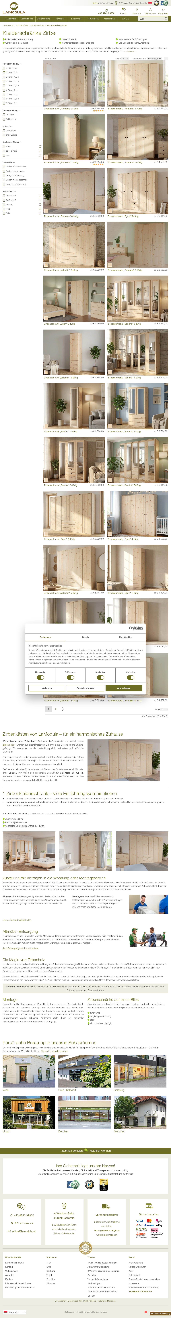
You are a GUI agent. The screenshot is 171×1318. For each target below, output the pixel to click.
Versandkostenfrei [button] (107, 1214)
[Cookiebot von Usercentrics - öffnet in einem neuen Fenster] (131, 628)
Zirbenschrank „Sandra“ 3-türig (60, 485)
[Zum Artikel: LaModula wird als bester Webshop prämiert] (85, 1248)
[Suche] (165, 19)
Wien (48, 1262)
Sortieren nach (139, 58)
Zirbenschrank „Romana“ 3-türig (125, 270)
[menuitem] (11, 19)
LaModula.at (8, 25)
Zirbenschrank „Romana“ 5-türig (125, 108)
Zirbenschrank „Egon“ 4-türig (123, 539)
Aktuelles (9, 1275)
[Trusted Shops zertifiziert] (156, 3)
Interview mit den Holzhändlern (102, 1291)
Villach (49, 1275)
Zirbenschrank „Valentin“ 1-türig (61, 377)
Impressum (134, 1283)
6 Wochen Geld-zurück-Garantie (103, 1271)
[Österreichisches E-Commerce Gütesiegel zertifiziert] (164, 3)
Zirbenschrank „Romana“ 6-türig (61, 216)
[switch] (70, 678)
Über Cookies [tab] (125, 637)
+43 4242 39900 (24, 1215)
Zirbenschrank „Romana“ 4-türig (125, 162)
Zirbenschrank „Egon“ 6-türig (59, 539)
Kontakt (9, 1267)
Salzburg (50, 1271)
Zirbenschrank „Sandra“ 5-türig (124, 485)
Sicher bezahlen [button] (149, 1214)
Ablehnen (47, 688)
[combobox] (153, 18)
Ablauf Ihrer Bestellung (98, 1267)
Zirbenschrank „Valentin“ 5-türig (61, 592)
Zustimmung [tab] (45, 637)
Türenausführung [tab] (10, 110)
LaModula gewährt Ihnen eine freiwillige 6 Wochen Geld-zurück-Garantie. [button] (64, 1229)
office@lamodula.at (24, 1231)
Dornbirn (50, 1279)
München (51, 1283)
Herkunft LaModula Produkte (101, 1287)
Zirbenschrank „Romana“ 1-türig (61, 162)
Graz (48, 1267)
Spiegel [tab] (6, 126)
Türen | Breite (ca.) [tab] (11, 64)
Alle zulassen (123, 688)
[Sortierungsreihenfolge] (166, 58)
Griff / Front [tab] (8, 191)
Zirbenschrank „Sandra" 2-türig (124, 431)
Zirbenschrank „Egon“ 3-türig (59, 323)
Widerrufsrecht (136, 1262)
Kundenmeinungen (14, 1262)
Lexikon (91, 1296)
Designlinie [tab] (7, 162)
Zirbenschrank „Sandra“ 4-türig (124, 377)
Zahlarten (92, 1275)
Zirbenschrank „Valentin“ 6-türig (61, 270)
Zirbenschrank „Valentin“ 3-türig (61, 700)
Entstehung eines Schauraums (20, 1287)
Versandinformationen (98, 1279)
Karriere (9, 1279)
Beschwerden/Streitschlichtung (144, 1287)
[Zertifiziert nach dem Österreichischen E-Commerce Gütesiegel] (73, 1184)
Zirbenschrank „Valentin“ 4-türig (124, 700)
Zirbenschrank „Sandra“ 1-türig (60, 431)
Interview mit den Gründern (18, 1283)
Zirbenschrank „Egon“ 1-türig (123, 592)
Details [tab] (85, 637)
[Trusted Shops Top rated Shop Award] (104, 1185)
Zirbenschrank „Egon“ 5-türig (123, 216)
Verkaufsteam (11, 1271)
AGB (131, 1271)
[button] (103, 3)
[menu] (68, 19)
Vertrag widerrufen (137, 1267)
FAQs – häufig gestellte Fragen (102, 1262)
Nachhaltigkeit (94, 1283)
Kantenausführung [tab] (11, 142)
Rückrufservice (24, 1223)
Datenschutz (135, 1275)
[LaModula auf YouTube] (146, 1312)
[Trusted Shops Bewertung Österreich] (89, 1184)
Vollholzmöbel (22, 25)
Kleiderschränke (37, 25)
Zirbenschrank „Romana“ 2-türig (61, 108)
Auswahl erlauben (85, 688)
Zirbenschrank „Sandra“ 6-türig (124, 323)
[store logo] (14, 8)
